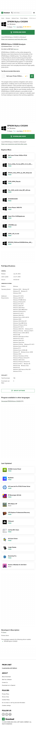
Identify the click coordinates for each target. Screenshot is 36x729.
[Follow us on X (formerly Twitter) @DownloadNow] (6, 714)
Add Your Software (7, 679)
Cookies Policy (6, 699)
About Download (6, 676)
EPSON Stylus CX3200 (17, 22)
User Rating (20, 27)
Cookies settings (6, 705)
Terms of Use (5, 697)
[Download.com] (5, 13)
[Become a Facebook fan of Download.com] (3, 714)
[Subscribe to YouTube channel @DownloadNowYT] (10, 714)
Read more (16, 49)
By (9, 27)
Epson (4, 632)
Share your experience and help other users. (14, 39)
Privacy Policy (5, 694)
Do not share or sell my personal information (13, 702)
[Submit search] (12, 12)
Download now (19, 32)
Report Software (19, 390)
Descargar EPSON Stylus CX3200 (11, 401)
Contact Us (5, 682)
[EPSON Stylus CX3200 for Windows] (3, 24)
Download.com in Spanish (8, 685)
